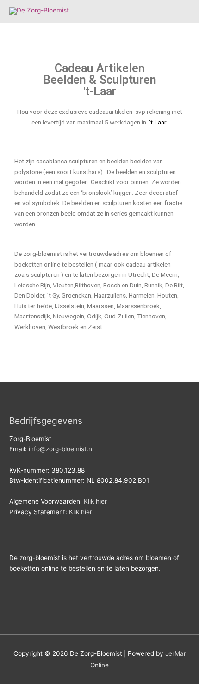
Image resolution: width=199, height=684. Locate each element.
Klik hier (95, 501)
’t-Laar (157, 122)
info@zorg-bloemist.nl (61, 449)
